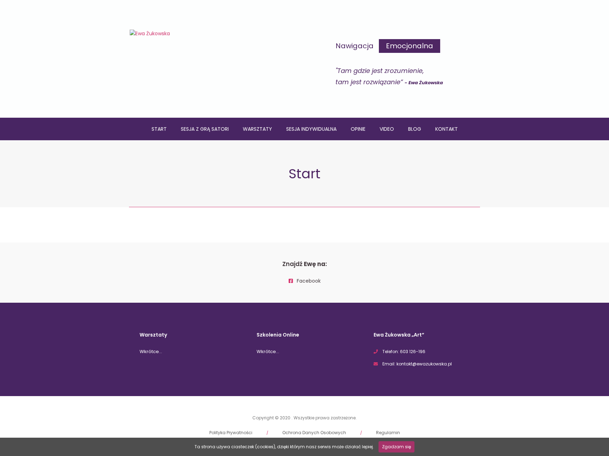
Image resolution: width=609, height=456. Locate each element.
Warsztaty (257, 129)
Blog (414, 129)
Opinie (358, 129)
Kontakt (446, 129)
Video (387, 129)
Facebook (308, 280)
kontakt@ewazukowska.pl (424, 364)
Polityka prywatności (230, 433)
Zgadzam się (396, 447)
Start (159, 129)
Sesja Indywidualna (311, 129)
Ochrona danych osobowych (314, 433)
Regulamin (388, 433)
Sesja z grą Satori (205, 129)
